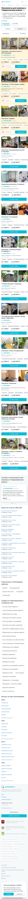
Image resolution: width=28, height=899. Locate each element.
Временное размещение (13, 326)
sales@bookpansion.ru (6, 808)
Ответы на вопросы (6, 799)
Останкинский (6, 595)
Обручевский (4, 723)
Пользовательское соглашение (8, 867)
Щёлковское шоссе (6, 753)
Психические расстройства (9, 650)
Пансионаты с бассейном (9, 676)
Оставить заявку (14, 166)
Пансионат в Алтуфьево (9, 217)
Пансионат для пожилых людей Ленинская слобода (12, 418)
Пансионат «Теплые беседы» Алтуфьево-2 (11, 250)
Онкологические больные (8, 566)
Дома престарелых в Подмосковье (10, 853)
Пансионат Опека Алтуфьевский (12, 351)
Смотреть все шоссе (6, 759)
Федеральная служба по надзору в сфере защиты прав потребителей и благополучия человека (15, 828)
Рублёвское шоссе (6, 744)
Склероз (4, 59)
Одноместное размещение (8, 547)
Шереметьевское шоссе (7, 756)
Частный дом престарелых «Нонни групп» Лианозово (13, 317)
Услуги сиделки (19, 672)
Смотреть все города (7, 780)
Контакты (3, 797)
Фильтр (24, 33)
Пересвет (3, 771)
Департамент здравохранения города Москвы (16, 833)
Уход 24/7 (16, 59)
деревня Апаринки (6, 765)
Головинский (19, 591)
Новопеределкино (6, 708)
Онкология (4, 392)
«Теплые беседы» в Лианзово (11, 284)
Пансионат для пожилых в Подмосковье (11, 848)
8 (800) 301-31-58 (6, 803)
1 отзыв (13, 55)
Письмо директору (5, 876)
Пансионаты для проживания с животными (12, 561)
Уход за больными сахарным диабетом (11, 515)
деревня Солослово (6, 768)
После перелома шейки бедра (15, 125)
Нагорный (4, 726)
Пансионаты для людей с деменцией (11, 538)
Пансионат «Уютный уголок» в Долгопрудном (11, 52)
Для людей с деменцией (19, 192)
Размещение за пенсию (7, 557)
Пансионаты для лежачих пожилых (10, 524)
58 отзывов (14, 353)
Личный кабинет (14, 812)
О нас (2, 794)
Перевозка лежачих (7, 672)
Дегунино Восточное (8, 591)
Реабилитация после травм (8, 520)
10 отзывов (14, 86)
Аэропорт (4, 588)
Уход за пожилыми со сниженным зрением (13, 643)
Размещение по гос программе (10, 680)
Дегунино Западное (6, 732)
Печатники (4, 735)
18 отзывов (14, 120)
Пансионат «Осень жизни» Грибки (12, 84)
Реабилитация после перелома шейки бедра (13, 552)
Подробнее (19, 894)
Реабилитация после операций (10, 647)
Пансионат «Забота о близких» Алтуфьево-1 (11, 452)
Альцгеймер (4, 93)
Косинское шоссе (6, 747)
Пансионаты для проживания (9, 575)
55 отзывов (14, 186)
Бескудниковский (14, 588)
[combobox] (9, 33)
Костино (3, 777)
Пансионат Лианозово (8, 383)
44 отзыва (14, 153)
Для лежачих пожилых (19, 225)
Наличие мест (21, 66)
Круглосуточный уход (8, 691)
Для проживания (12, 93)
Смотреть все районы (7, 738)
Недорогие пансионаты (8, 687)
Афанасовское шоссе (7, 750)
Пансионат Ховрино (8, 118)
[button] (13, 503)
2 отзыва (14, 286)
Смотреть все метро (6, 717)
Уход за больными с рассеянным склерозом (13, 571)
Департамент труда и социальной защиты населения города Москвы (15, 822)
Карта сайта (4, 865)
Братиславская (5, 711)
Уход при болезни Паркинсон (9, 510)
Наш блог (3, 873)
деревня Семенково (6, 774)
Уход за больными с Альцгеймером (10, 534)
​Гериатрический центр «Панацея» (13, 184)
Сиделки (21, 59)
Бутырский (4, 729)
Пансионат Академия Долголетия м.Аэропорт (12, 150)
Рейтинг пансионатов (6, 861)
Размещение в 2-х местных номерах (12, 684)
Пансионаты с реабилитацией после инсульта (13, 543)
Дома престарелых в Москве (8, 851)
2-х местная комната (21, 426)
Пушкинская (4, 702)
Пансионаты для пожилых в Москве (10, 856)
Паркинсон (9, 59)
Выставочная (4, 705)
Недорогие (4, 125)
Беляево (3, 714)
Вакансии (3, 878)
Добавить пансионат (14, 816)
